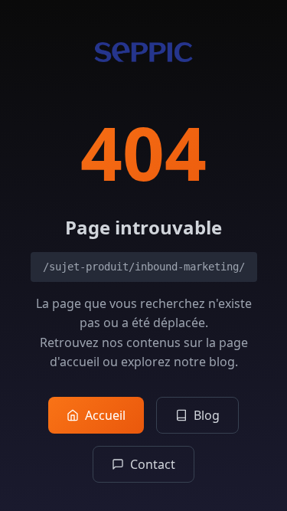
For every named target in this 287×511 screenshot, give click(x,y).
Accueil (105, 415)
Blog (207, 415)
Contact (152, 464)
